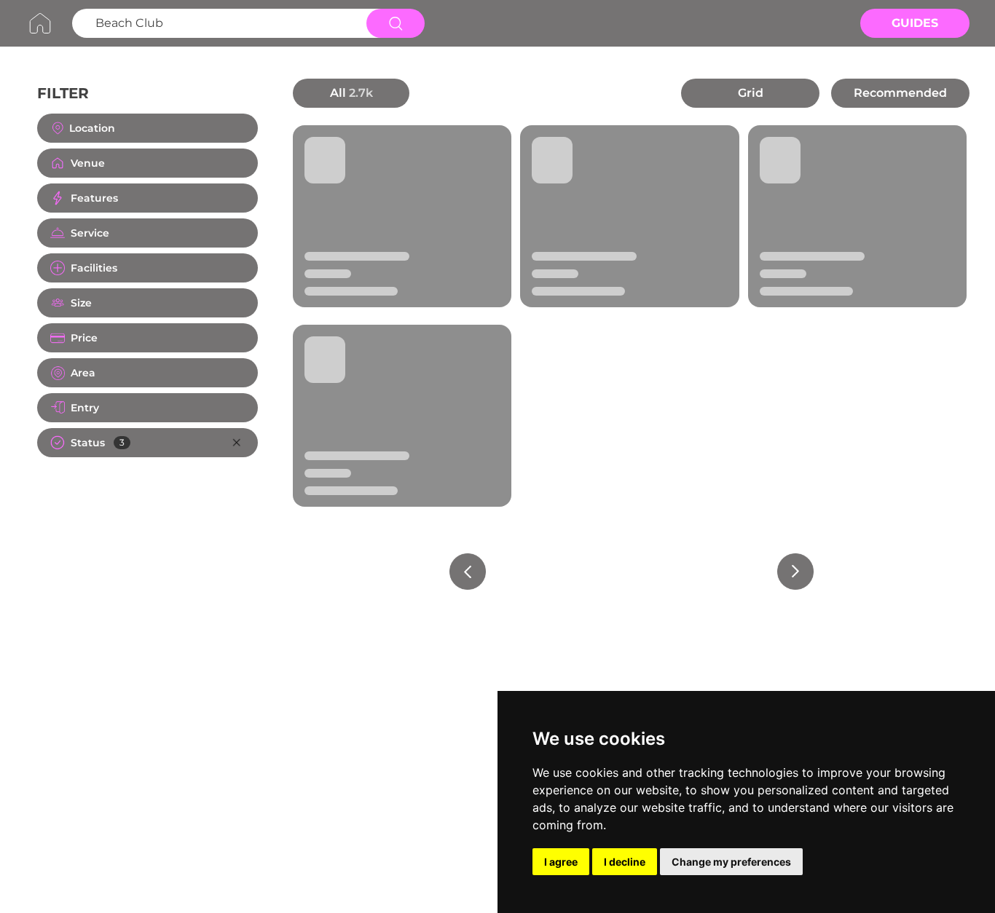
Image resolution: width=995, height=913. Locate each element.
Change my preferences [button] (731, 861)
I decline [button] (624, 861)
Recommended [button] (900, 93)
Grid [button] (750, 93)
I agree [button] (561, 861)
